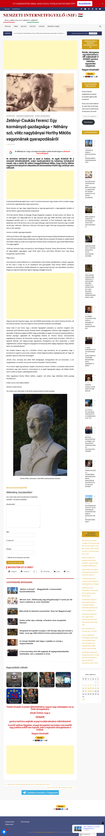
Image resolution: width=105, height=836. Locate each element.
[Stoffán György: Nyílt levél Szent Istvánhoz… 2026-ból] (58, 33)
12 (88, 688)
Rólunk (7, 9)
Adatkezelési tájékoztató (9, 823)
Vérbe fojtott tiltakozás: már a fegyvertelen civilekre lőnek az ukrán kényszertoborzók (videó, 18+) (90, 619)
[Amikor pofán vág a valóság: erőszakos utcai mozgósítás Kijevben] (88, 239)
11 (86, 688)
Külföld (33, 26)
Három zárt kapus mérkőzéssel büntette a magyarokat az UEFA (29, 784)
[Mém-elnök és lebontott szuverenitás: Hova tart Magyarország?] (88, 209)
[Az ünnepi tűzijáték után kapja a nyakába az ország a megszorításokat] (88, 309)
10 (83, 688)
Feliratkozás (88, 122)
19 (88, 691)
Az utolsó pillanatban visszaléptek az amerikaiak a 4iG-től (90, 414)
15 (95, 688)
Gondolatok (10, 116)
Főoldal (8, 26)
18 (86, 691)
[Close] (102, 3)
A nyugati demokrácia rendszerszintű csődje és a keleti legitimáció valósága (90, 581)
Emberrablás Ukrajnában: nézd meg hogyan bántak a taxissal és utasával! (90, 572)
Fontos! (42, 26)
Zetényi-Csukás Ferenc (42, 116)
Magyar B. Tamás (53, 26)
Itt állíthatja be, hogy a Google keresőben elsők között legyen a (42, 152)
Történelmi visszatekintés (25, 116)
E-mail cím (10, 540)
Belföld (24, 26)
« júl (83, 699)
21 (93, 691)
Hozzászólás (11, 504)
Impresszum (16, 9)
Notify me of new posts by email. (19, 557)
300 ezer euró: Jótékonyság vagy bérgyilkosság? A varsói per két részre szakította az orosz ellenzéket (90, 189)
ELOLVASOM (85, 3)
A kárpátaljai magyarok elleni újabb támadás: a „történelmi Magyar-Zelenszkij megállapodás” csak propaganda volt (90, 605)
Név (8, 532)
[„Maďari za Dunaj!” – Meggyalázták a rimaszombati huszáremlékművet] (88, 143)
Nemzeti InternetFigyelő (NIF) (44, 832)
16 (98, 688)
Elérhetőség (25, 822)
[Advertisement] (40, 54)
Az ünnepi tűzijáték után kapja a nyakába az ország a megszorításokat (90, 322)
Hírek (16, 26)
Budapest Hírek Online (91, 534)
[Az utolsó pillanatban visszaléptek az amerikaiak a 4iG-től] (88, 403)
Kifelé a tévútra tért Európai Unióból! (60, 787)
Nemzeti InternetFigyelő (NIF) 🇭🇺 (43, 15)
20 (91, 691)
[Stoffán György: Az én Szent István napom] (88, 377)
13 (91, 688)
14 (93, 688)
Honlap (8, 549)
